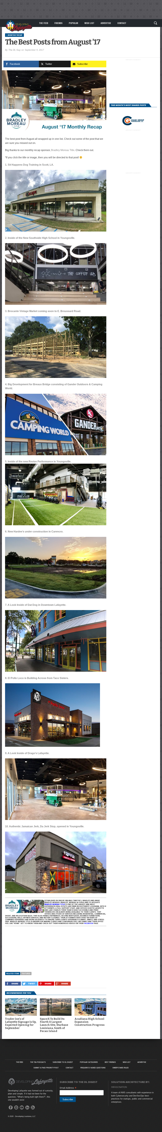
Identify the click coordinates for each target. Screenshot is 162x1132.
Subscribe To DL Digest (63, 1062)
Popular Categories (89, 1062)
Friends (58, 23)
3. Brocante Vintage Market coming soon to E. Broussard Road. (43, 311)
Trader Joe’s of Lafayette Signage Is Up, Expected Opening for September (20, 1023)
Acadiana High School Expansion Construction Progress (90, 1021)
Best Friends (110, 1062)
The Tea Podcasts (38, 1062)
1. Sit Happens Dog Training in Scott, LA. (29, 164)
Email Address (68, 1088)
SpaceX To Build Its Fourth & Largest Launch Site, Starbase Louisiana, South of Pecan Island (54, 1025)
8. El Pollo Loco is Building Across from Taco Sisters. (37, 678)
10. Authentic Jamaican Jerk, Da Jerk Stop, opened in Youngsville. (44, 826)
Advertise (106, 23)
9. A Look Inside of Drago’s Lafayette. (27, 753)
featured (26, 973)
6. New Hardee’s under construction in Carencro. (34, 531)
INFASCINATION (119, 1087)
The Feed (43, 23)
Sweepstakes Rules (120, 1067)
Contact (121, 23)
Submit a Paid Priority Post (46, 1067)
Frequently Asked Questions (93, 1067)
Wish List (89, 23)
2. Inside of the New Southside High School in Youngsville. (40, 238)
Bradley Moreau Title (62, 150)
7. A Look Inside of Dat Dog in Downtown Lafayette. (35, 605)
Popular (73, 23)
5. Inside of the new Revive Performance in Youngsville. (38, 461)
